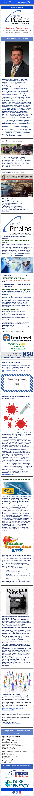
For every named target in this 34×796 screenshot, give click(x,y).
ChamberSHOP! (22, 131)
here (3, 281)
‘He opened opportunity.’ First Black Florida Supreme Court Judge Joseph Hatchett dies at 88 (16, 645)
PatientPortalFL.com (8, 474)
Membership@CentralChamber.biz (11, 326)
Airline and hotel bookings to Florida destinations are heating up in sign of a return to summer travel (16, 627)
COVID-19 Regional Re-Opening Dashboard (18, 496)
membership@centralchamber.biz (12, 723)
